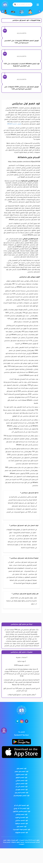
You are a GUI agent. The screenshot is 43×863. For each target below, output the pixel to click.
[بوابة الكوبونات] (5, 5)
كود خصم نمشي (21, 781)
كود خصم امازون (21, 774)
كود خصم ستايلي (21, 820)
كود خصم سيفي (21, 784)
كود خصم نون (21, 768)
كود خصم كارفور (21, 777)
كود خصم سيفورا (21, 823)
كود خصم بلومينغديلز (21, 796)
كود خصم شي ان (22, 787)
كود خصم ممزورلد (21, 832)
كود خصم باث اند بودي (21, 808)
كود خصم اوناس (21, 814)
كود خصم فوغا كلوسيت (21, 829)
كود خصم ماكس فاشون (21, 811)
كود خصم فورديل (21, 790)
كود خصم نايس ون (21, 793)
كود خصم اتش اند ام (21, 805)
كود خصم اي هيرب (21, 817)
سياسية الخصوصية (21, 735)
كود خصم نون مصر (21, 771)
